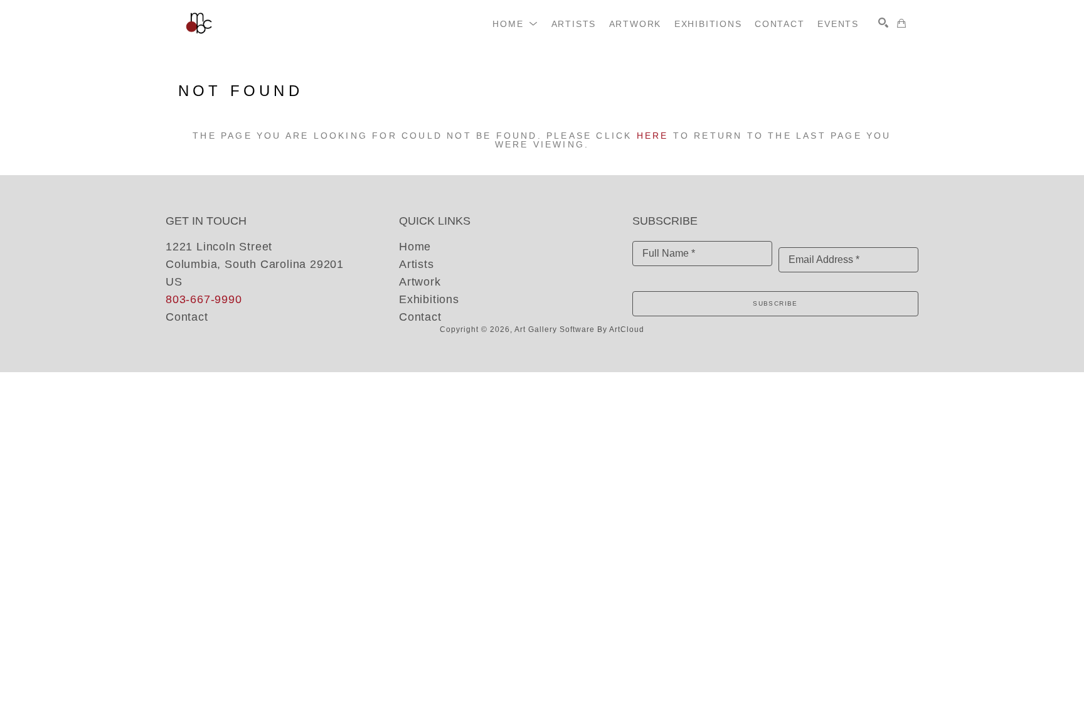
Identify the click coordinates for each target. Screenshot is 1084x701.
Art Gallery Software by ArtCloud (579, 329)
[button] (515, 24)
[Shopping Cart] (901, 23)
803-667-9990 (204, 299)
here (653, 136)
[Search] (883, 23)
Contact (187, 317)
